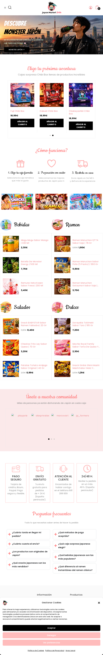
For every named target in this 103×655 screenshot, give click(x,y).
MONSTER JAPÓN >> (17, 49)
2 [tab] (51, 50)
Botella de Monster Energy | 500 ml (31, 263)
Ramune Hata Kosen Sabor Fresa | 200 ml (32, 284)
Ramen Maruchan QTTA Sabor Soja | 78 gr (85, 241)
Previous (9, 428)
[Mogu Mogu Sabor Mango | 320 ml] (11, 244)
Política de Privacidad (54, 650)
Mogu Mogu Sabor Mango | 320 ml (34, 241)
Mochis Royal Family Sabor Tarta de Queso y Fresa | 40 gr (85, 345)
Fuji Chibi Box (17, 111)
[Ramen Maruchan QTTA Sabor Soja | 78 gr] (62, 244)
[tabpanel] (51, 34)
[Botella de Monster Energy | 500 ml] (11, 265)
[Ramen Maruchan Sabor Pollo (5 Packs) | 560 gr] (62, 265)
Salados (22, 307)
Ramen (72, 224)
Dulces (72, 307)
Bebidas (22, 224)
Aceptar (51, 628)
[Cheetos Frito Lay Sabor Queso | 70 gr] (11, 348)
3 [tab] (54, 50)
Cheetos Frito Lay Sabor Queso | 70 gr (34, 345)
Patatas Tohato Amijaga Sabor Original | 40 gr (34, 366)
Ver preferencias (51, 642)
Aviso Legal (70, 650)
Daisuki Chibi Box (49, 111)
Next (94, 428)
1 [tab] (48, 50)
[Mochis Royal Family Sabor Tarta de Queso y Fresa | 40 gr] (62, 348)
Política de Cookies (36, 650)
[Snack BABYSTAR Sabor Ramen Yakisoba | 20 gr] (11, 326)
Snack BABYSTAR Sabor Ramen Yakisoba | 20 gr (34, 324)
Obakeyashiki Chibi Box (79, 112)
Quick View (22, 95)
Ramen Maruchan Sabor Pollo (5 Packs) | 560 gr (85, 263)
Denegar (51, 635)
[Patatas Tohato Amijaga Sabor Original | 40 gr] (11, 369)
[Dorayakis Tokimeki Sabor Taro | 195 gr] (62, 326)
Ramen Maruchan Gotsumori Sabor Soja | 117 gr (84, 284)
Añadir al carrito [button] (22, 123)
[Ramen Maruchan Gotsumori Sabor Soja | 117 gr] (62, 286)
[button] (99, 602)
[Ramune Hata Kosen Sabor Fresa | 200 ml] (11, 286)
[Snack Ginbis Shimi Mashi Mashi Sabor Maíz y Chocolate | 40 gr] (62, 369)
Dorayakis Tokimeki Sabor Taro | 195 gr (82, 324)
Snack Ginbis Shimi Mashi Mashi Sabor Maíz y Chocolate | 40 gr (85, 366)
